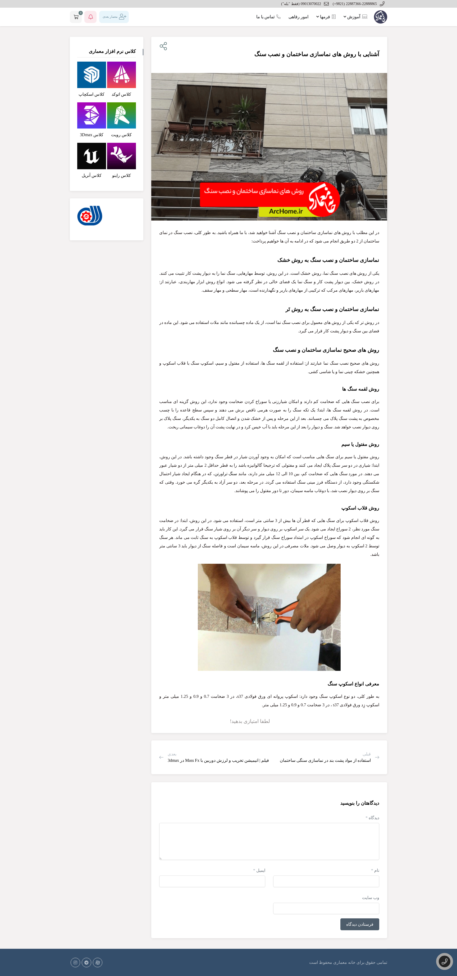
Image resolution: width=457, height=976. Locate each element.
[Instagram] (75, 962)
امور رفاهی (298, 17)
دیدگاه (372, 817)
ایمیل (259, 870)
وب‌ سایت (370, 897)
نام (375, 870)
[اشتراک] (162, 46)
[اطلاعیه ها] (90, 17)
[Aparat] (97, 962)
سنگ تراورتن (225, 473)
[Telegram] (86, 962)
